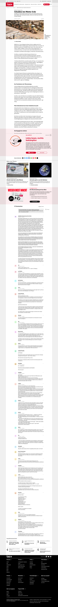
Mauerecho (8, 582)
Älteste (43, 206)
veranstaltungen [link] (11, 1)
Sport (7, 567)
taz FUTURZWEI (43, 579)
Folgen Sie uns (43, 556)
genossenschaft (44, 563)
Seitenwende (46, 601)
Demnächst (32, 578)
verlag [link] (7, 1)
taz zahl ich (43, 564)
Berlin (8, 569)
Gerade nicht (47, 135)
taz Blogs (42, 578)
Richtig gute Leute (21, 564)
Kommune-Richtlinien (43, 599)
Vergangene (32, 582)
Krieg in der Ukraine (21, 566)
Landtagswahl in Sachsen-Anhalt (22, 563)
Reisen (8, 591)
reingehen (8, 585)
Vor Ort (31, 579)
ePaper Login (20, 594)
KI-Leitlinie (49, 599)
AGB (43, 601)
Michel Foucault (21, 567)
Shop (7, 594)
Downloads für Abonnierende (23, 595)
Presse (31, 567)
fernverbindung (9, 579)
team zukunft (20, 578)
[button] (51, 4)
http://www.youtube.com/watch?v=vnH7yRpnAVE (26, 367)
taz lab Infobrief (20, 582)
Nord (7, 570)
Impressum (40, 601)
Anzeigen (8, 595)
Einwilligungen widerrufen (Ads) (35, 602)
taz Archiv (43, 582)
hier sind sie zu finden (24, 211)
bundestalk (8, 578)
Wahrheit (8, 572)
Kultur (8, 566)
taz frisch (19, 579)
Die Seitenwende (32, 564)
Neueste (40, 206)
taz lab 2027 (32, 583)
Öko (11, 7)
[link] (19, 4)
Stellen (31, 566)
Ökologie (14, 7)
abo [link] (40, 1)
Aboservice (20, 592)
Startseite (8, 7)
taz (9, 556)
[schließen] (50, 135)
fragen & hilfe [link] (18, 1)
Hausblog (31, 563)
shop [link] (15, 1)
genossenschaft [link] (44, 1)
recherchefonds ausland (45, 566)
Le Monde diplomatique (45, 581)
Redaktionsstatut (36, 599)
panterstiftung (43, 567)
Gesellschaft (9, 564)
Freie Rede (8, 583)
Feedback (19, 591)
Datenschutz (35, 601)
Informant (31, 601)
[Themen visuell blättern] (42, 4)
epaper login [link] (49, 1)
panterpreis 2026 (44, 569)
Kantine (8, 592)
